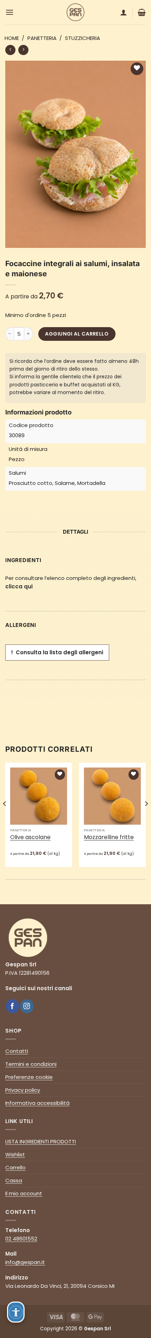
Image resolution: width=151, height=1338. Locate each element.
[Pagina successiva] (10, 50)
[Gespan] (75, 12)
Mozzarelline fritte (109, 837)
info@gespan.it (25, 1262)
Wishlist (15, 1154)
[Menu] (9, 12)
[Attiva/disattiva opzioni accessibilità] (16, 1312)
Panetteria (42, 38)
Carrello (15, 1167)
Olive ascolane (30, 837)
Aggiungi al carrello (77, 333)
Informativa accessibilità (37, 1103)
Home (12, 38)
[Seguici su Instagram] (27, 1006)
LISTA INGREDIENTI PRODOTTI (40, 1141)
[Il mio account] (123, 12)
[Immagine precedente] (4, 817)
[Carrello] (142, 12)
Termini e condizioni (31, 1064)
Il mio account (23, 1193)
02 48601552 (21, 1238)
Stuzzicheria (82, 38)
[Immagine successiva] (146, 817)
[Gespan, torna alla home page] (28, 937)
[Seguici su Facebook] (12, 1006)
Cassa (13, 1180)
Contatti (16, 1051)
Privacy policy (22, 1090)
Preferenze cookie (29, 1077)
